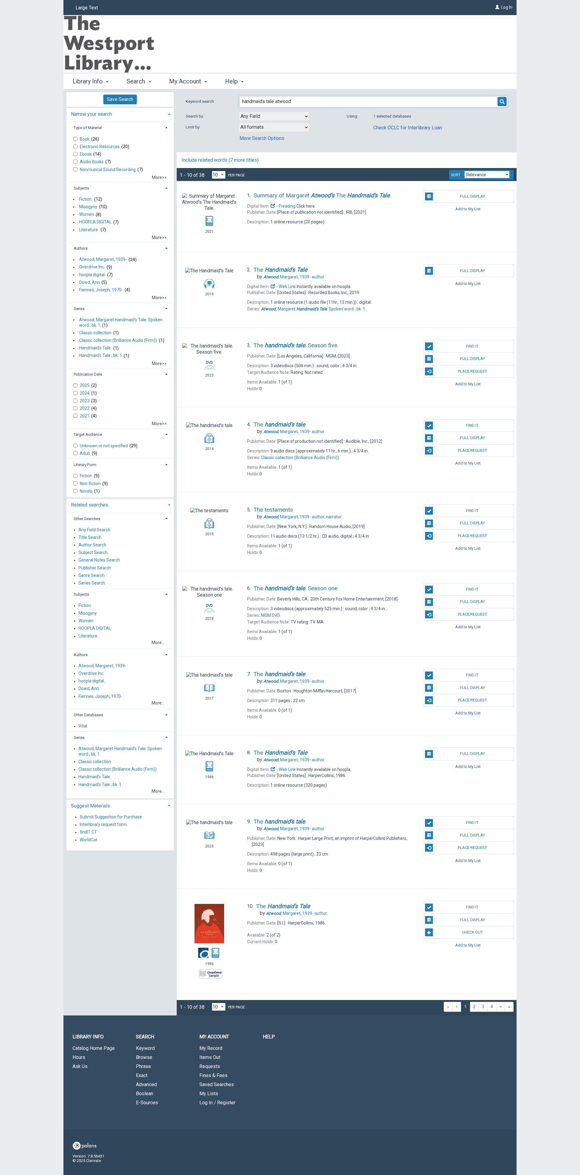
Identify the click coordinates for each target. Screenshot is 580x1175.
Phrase (143, 1066)
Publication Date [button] (88, 374)
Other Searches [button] (87, 518)
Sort (455, 175)
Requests (209, 1066)
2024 (85, 393)
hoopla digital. (92, 274)
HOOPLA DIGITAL (95, 222)
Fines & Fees (213, 1075)
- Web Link (286, 286)
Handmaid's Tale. (95, 348)
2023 (85, 400)
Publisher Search (95, 567)
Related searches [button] (89, 505)
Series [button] (79, 308)
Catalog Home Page (93, 1048)
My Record (210, 1048)
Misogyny (88, 206)
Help (269, 1037)
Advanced (146, 1084)
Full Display (472, 196)
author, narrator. (302, 516)
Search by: (195, 116)
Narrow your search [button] (91, 114)
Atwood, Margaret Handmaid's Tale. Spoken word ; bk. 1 (121, 322)
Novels (86, 491)
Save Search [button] (120, 99)
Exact (141, 1075)
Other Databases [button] (88, 715)
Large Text (87, 8)
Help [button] (232, 81)
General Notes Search (99, 560)
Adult (85, 453)
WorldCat (88, 839)
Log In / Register (217, 1102)
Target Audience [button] (88, 434)
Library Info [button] (88, 81)
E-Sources (147, 1102)
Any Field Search (94, 529)
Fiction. (85, 199)
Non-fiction (91, 483)
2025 (85, 385)
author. (294, 276)
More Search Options (262, 138)
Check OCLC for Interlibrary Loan (407, 128)
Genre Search (92, 575)
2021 (85, 415)
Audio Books (92, 161)
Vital (83, 726)
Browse (144, 1057)
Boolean (144, 1093)
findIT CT (88, 832)
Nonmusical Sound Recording (108, 169)
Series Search (92, 583)
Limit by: (193, 127)
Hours (78, 1057)
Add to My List (468, 209)
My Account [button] (186, 81)
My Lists (208, 1093)
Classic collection (95, 332)
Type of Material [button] (88, 127)
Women (86, 214)
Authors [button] (81, 248)
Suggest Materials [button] (90, 806)
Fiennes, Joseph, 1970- (101, 289)
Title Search (90, 537)
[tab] (120, 113)
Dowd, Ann (89, 282)
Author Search (92, 544)
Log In (506, 7)
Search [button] (137, 81)
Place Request (472, 371)
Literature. (89, 229)
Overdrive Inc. (92, 267)
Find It (472, 346)
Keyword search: (201, 101)
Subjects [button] (81, 188)
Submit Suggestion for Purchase (111, 816)
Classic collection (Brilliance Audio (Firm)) (118, 340)
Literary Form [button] (85, 464)
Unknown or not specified (104, 445)
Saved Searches (216, 1084)
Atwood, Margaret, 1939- (103, 259)
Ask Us (80, 1066)
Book (85, 139)
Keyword (145, 1048)
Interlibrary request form (103, 824)
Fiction (86, 475)
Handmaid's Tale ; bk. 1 (100, 355)
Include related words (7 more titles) (220, 160)
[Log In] (497, 7)
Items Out (209, 1057)
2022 (85, 408)
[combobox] (274, 116)
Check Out (472, 932)
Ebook (86, 154)
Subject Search (93, 552)
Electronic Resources (100, 146)
